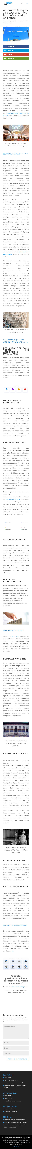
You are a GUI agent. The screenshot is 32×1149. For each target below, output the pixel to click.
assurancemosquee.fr (20, 987)
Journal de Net (8, 1098)
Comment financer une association (14, 1119)
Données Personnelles (10, 1111)
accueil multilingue (13, 499)
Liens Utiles (7, 1077)
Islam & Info (8, 1096)
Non (17, 1146)
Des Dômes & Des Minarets (12, 1101)
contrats (15, 636)
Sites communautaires (10, 1080)
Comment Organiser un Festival (13, 1083)
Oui (14, 1146)
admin (7, 21)
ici (13, 951)
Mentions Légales (9, 1109)
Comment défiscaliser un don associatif (15, 1122)
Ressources (21, 21)
